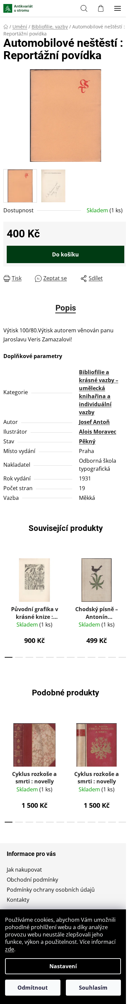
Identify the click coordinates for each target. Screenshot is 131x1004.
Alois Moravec (97, 431)
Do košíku (65, 254)
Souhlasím (93, 987)
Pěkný (87, 441)
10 (112, 657)
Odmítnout (32, 987)
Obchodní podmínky (32, 879)
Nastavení (63, 966)
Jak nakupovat (24, 869)
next (124, 577)
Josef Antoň (94, 422)
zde (9, 949)
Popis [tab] (65, 308)
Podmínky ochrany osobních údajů (51, 889)
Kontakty (18, 899)
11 (122, 657)
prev (7, 577)
